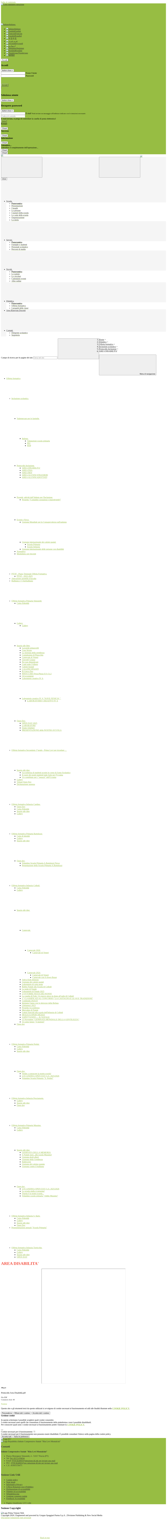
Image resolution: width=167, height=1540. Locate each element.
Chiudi (4, 128)
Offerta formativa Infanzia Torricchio (26, 1248)
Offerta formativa (106, 344)
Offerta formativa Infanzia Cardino (26, 804)
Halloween (26, 1162)
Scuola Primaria (33, 544)
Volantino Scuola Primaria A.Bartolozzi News (41, 863)
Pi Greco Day (27, 671)
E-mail (28, 113)
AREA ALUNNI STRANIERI (35, 475)
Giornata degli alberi (30, 1157)
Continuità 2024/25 (30, 1001)
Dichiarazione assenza (26, 784)
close (4, 179)
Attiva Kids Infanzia (30, 980)
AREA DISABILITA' (31, 468)
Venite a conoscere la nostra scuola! (36, 1073)
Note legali (10, 1482)
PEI (28, 443)
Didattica (102, 342)
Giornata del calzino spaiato (33, 1164)
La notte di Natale (29, 989)
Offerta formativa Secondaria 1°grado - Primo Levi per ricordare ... (39, 750)
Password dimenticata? (10, 80)
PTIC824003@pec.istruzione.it (34, 1463)
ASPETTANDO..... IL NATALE (36, 1017)
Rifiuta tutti (22, 1413)
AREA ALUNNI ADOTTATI (34, 477)
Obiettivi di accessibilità (16, 1491)
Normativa (21, 551)
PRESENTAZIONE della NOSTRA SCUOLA (42, 730)
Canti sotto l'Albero (30, 664)
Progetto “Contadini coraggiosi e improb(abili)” (41, 500)
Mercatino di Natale (30, 1010)
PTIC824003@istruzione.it (33, 1461)
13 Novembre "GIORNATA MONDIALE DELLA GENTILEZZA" (50, 1019)
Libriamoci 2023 (29, 1005)
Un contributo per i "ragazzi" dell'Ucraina (39, 777)
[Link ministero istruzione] (12, 4)
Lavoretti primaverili (30, 648)
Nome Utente (31, 73)
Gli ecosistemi (28, 676)
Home (101, 339)
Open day (21, 861)
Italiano (25, 438)
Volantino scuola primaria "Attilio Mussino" (40, 1196)
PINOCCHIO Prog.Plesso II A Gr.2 (37, 674)
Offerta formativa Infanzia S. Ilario (25, 1216)
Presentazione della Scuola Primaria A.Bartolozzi (42, 865)
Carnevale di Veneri (30, 657)
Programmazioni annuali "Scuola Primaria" (29, 1228)
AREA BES (27, 473)
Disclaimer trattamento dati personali (16, 1518)
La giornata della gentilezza (33, 653)
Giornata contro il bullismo (33, 1166)
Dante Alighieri (28, 728)
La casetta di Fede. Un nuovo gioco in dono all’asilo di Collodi (48, 996)
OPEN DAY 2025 (29, 723)
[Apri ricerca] (119, 167)
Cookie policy (12, 1480)
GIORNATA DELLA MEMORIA (36, 1152)
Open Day (21, 721)
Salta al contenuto (8, 2)
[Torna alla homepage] (2, 156)
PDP (29, 445)
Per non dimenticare (30, 662)
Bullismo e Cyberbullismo (22, 581)
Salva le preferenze (21, 1437)
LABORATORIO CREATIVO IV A (42, 701)
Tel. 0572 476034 (17, 1458)
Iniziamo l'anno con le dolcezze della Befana (40, 1003)
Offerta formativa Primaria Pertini (25, 1044)
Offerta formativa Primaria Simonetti (26, 601)
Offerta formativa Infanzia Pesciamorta (27, 1098)
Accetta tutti (41, 1413)
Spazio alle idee (23, 770)
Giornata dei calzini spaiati (33, 982)
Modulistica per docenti (26, 554)
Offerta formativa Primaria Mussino (26, 1125)
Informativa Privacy (14, 1484)
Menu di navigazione (147, 374)
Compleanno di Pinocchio (32, 655)
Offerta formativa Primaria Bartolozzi (27, 834)
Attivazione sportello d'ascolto (23, 578)
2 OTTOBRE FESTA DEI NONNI (37, 994)
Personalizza (7, 1413)
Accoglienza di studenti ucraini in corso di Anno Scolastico (46, 772)
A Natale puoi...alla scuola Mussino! (37, 1155)
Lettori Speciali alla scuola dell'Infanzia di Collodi (42, 1012)
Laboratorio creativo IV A (32, 678)
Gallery (20, 623)
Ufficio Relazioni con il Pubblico (19, 1487)
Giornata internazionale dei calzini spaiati (39, 542)
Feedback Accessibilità (15, 1498)
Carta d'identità (23, 603)
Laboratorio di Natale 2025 (33, 991)
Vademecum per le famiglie (28, 418)
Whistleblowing (12, 1494)
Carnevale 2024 (34, 973)
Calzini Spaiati (28, 667)
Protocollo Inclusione (108, 349)
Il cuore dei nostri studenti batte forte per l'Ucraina (42, 775)
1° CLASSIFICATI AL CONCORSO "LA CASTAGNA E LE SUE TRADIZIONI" (57, 998)
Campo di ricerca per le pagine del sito (17, 358)
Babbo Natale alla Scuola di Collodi (37, 987)
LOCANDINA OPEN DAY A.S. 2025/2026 (40, 1076)
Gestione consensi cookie (16, 1496)
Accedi (4, 60)
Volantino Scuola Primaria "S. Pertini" (37, 1078)
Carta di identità (23, 836)
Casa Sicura (27, 650)
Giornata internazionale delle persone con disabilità (43, 549)
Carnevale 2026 (34, 950)
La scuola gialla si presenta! (33, 1191)
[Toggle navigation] (21, 167)
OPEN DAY (22, 1257)
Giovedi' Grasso (28, 660)
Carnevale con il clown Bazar (44, 977)
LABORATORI (28, 725)
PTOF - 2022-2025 (25, 576)
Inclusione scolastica (107, 346)
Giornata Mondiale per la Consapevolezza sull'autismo (44, 522)
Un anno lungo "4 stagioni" (33, 1022)
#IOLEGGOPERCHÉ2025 (33, 1015)
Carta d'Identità (23, 1128)
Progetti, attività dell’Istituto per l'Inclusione (35, 497)
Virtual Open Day (24, 782)
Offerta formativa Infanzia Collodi (25, 885)
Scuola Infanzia (33, 547)
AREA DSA (27, 470)
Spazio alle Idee (23, 646)
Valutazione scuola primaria (38, 441)
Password (30, 76)
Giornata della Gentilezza (32, 1159)
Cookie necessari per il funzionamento (17, 1432)
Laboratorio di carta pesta (32, 984)
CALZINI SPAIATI (30, 669)
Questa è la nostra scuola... (33, 1193)
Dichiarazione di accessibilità (18, 1489)
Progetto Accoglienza (31, 1008)
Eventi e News (23, 520)
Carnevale (26, 930)
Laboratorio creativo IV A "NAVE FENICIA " (41, 698)
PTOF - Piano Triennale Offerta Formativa (29, 574)
